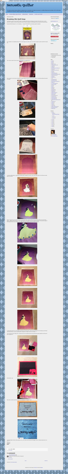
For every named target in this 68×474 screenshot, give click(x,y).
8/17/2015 (10, 457)
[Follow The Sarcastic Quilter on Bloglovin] (54, 41)
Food (52, 71)
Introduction (53, 77)
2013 (52, 120)
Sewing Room (53, 96)
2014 (52, 119)
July (53, 115)
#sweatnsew (31, 14)
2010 (52, 124)
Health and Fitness (54, 75)
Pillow (52, 85)
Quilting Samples (25, 14)
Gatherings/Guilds (53, 73)
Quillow (52, 87)
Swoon (52, 103)
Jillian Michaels (53, 79)
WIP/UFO (52, 108)
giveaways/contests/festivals (55, 74)
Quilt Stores (53, 90)
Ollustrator (35, 467)
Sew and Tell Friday (54, 95)
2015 (52, 112)
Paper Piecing (53, 84)
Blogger (42, 467)
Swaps (11, 450)
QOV (52, 86)
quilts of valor (53, 93)
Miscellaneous (53, 80)
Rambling (52, 94)
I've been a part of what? (38, 14)
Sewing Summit (53, 97)
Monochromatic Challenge (55, 81)
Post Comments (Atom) (14, 462)
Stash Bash (53, 101)
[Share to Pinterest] (14, 449)
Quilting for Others (53, 92)
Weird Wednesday (53, 107)
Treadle (52, 104)
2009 (52, 125)
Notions (52, 82)
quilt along (52, 89)
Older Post (46, 460)
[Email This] (10, 449)
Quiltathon (52, 91)
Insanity (52, 76)
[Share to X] (12, 449)
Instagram (55, 33)
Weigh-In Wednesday (54, 106)
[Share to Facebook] (13, 449)
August (53, 113)
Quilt (9, 450)
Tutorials (52, 105)
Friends (52, 72)
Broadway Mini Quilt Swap (55, 114)
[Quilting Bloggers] (54, 21)
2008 (52, 126)
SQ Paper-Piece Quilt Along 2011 (55, 99)
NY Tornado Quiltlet (54, 83)
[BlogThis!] (11, 449)
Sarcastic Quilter (20, 5)
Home (7, 14)
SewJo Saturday (53, 98)
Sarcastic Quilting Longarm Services (15, 14)
